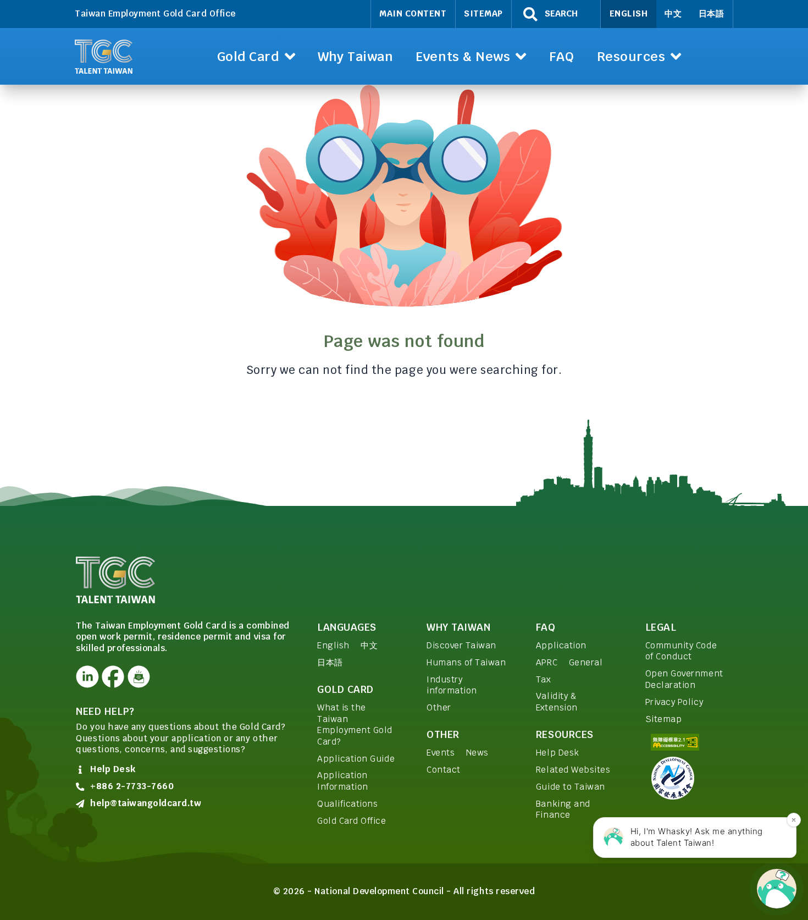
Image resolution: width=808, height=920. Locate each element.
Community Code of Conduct (681, 651)
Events (441, 752)
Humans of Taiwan (466, 662)
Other (439, 707)
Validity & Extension (557, 701)
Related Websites (573, 769)
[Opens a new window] (87, 676)
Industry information (452, 685)
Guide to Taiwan (570, 786)
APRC (546, 662)
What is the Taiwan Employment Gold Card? (354, 724)
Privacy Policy (674, 702)
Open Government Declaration (684, 679)
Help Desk (557, 752)
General (586, 662)
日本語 (711, 13)
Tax (543, 679)
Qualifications (347, 803)
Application (561, 645)
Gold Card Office (351, 821)
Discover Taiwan (461, 645)
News (477, 752)
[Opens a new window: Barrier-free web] (688, 742)
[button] (256, 56)
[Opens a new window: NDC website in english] (688, 778)
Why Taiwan (458, 627)
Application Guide (356, 758)
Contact (444, 769)
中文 (673, 13)
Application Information (342, 780)
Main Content (412, 13)
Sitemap (483, 13)
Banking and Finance (563, 809)
